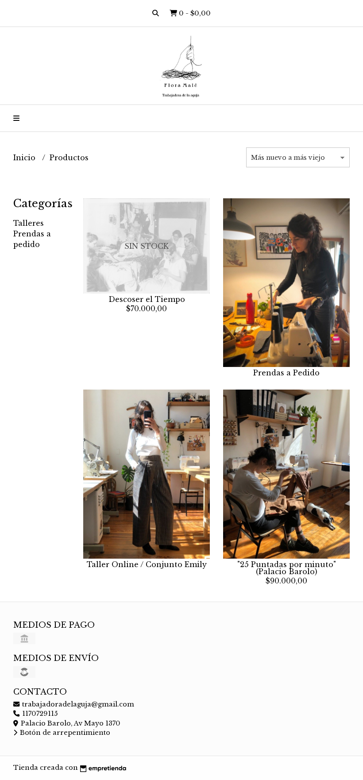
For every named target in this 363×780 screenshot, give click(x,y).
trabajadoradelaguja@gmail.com (77, 704)
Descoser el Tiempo (146, 299)
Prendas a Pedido (286, 372)
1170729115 (39, 714)
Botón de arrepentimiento (64, 733)
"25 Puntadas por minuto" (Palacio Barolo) (286, 568)
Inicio (25, 157)
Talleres (28, 223)
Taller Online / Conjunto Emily (147, 564)
